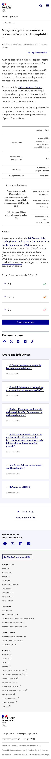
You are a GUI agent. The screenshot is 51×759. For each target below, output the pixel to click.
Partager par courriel (25, 341)
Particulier (5, 568)
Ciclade (5, 706)
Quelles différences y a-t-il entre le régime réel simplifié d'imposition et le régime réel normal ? (24, 412)
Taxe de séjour (7, 694)
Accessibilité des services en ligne (14, 750)
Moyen (10, 297)
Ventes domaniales (9, 678)
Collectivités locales (9, 698)
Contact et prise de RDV (18, 556)
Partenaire (5, 576)
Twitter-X (13, 544)
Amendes (5, 654)
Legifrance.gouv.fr (9, 739)
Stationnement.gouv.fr (10, 686)
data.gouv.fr (27, 739)
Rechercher (40, 5)
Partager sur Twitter (11, 341)
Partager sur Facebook (4, 341)
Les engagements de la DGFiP (12, 640)
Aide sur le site (7, 610)
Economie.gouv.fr (8, 702)
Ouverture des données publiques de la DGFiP (18, 618)
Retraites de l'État (8, 682)
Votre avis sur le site (25, 517)
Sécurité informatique (10, 614)
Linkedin (21, 544)
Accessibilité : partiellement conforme (25, 746)
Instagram (29, 544)
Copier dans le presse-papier (32, 341)
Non (9, 310)
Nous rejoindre (7, 600)
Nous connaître (7, 596)
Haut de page (27, 511)
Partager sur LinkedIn (18, 341)
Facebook (5, 544)
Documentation (7, 592)
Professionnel (7, 572)
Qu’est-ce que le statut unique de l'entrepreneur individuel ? (23, 367)
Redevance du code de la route (13, 690)
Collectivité (6, 580)
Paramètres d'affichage (40, 755)
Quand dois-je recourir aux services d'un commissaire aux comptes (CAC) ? (25, 389)
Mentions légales (33, 750)
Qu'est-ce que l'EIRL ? (19, 486)
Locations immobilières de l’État (13, 674)
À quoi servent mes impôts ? (12, 622)
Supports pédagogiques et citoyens (14, 626)
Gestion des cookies (20, 755)
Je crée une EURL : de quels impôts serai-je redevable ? (24, 467)
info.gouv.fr (7, 733)
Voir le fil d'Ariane (8, 23)
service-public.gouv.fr (26, 733)
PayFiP (4, 662)
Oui (9, 284)
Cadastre (5, 658)
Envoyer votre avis (25, 322)
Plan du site (6, 746)
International (6, 588)
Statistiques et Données (10, 584)
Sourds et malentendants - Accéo (14, 636)
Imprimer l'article (39, 52)
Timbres (5, 666)
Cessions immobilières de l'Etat (13, 670)
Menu (47, 5)
